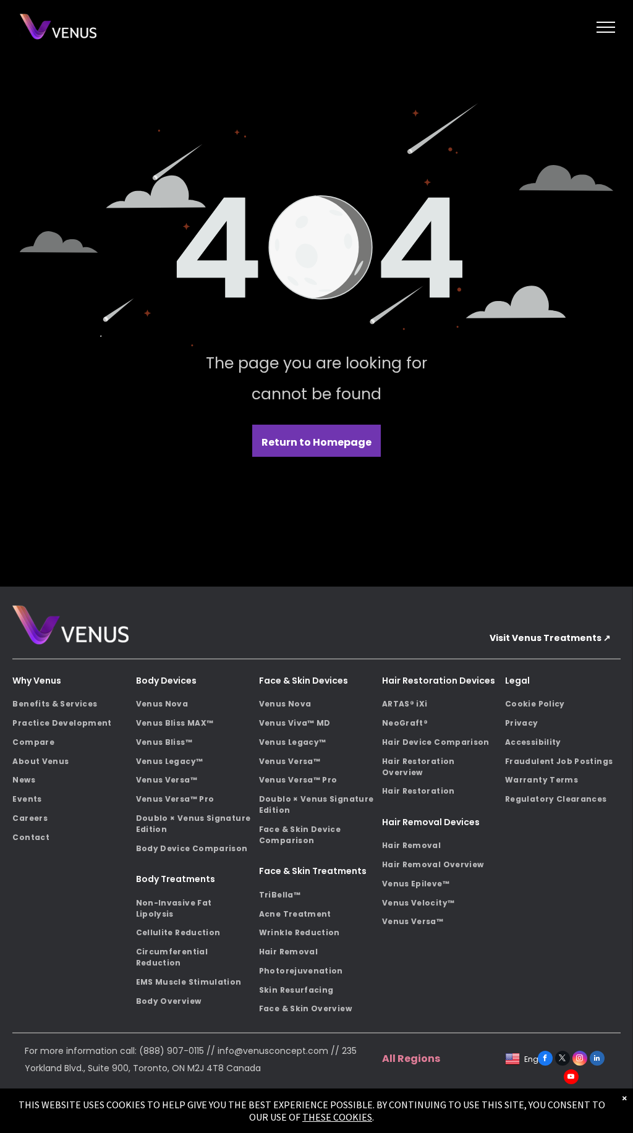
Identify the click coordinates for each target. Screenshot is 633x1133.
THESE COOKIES (337, 1117)
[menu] (606, 27)
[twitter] (562, 1060)
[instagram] (579, 1060)
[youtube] (571, 1078)
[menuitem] (70, 704)
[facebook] (545, 1060)
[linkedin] (597, 1060)
